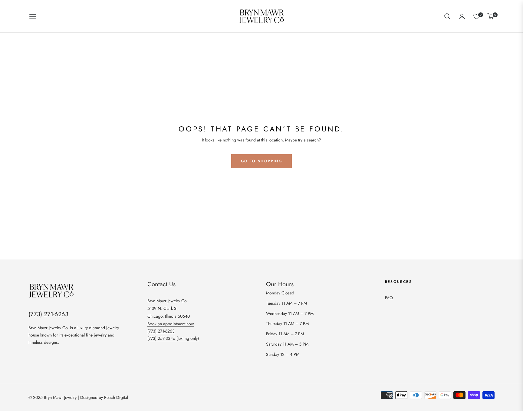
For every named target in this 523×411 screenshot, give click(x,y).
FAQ (389, 298)
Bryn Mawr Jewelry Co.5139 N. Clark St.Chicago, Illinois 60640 (168, 308)
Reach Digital (116, 397)
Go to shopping (261, 161)
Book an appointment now (170, 324)
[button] (447, 16)
